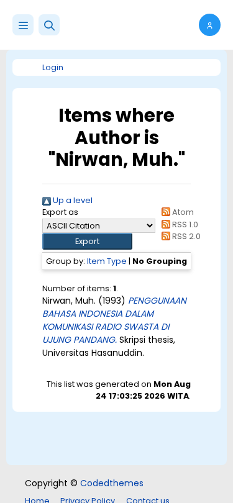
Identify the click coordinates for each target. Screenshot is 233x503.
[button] (49, 24)
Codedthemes (112, 483)
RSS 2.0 (185, 236)
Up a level (72, 200)
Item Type (107, 261)
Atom (182, 212)
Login (52, 67)
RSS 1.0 (184, 224)
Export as (60, 212)
